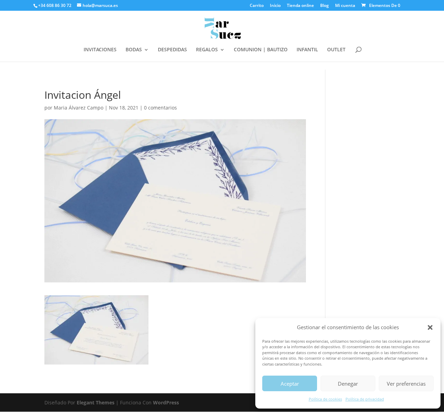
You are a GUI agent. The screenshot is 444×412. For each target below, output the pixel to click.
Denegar (348, 383)
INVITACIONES (100, 50)
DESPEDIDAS (172, 50)
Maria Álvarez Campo (78, 107)
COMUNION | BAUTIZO (261, 50)
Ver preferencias (406, 383)
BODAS (134, 50)
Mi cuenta (345, 5)
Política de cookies (325, 399)
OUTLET (336, 50)
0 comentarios (160, 107)
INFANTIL (307, 50)
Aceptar (290, 383)
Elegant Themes (95, 402)
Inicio (275, 5)
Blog (324, 5)
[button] (430, 327)
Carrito (257, 5)
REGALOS (207, 50)
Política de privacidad (364, 399)
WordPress (166, 402)
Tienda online (300, 5)
